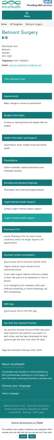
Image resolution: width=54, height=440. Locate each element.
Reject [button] (32, 436)
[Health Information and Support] (27, 143)
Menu (27, 16)
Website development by (27, 422)
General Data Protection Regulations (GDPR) (26, 408)
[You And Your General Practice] (27, 332)
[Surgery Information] (27, 121)
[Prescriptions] (27, 166)
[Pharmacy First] (27, 237)
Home (4, 24)
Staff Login (38, 412)
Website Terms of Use (14, 405)
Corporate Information (38, 405)
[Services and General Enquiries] (27, 187)
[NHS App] (27, 308)
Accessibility (15, 412)
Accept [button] (23, 436)
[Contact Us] (27, 63)
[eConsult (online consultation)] (27, 274)
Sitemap (27, 412)
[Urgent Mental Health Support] (27, 210)
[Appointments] (27, 100)
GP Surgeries (16, 24)
